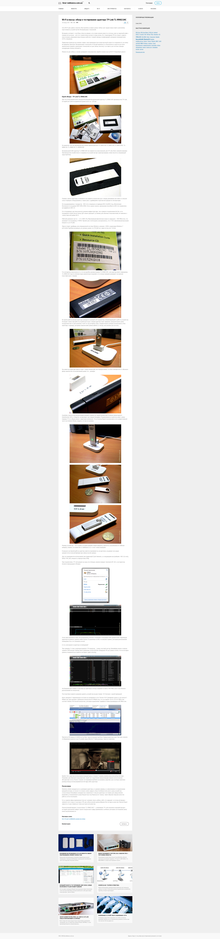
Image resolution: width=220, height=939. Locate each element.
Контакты (127, 8)
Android (155, 32)
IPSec (152, 34)
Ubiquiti (86, 8)
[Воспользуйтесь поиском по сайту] (89, 3)
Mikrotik (74, 8)
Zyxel (154, 43)
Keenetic (156, 34)
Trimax (149, 41)
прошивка (155, 47)
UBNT (157, 41)
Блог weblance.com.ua (72, 3)
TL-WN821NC (72, 819)
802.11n (151, 32)
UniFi (160, 41)
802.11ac (138, 32)
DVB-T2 (138, 34)
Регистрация (149, 3)
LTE (159, 34)
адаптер (77, 819)
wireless (150, 43)
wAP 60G (138, 43)
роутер (137, 49)
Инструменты (112, 8)
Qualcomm (152, 37)
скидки (141, 49)
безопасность (139, 45)
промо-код (149, 47)
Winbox (146, 43)
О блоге (140, 8)
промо (144, 47)
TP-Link (66, 819)
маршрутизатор (147, 45)
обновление (139, 47)
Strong (145, 41)
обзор (158, 45)
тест (81, 819)
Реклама (153, 8)
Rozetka (152, 39)
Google (142, 34)
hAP (145, 34)
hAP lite (148, 34)
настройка (154, 45)
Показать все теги (140, 52)
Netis (148, 37)
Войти (158, 3)
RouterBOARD (140, 39)
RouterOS (147, 39)
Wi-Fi (98, 8)
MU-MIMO (144, 37)
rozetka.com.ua (139, 41)
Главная (60, 8)
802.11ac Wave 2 (145, 32)
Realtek (157, 37)
